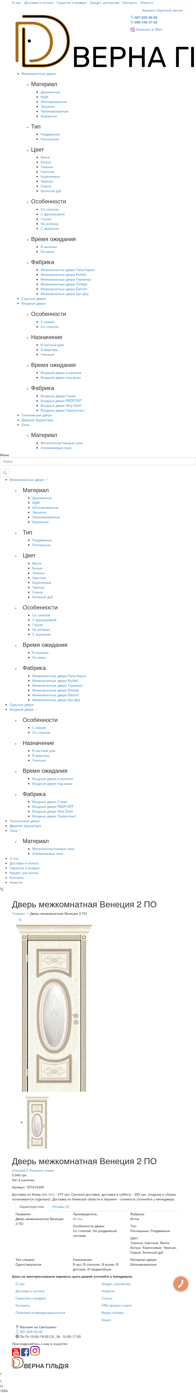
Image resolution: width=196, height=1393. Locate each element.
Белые (46, 161)
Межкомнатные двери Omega (64, 284)
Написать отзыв (41, 1170)
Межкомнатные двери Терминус (66, 279)
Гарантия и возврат (72, 2)
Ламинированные (54, 111)
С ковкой (47, 321)
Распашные (50, 138)
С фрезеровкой (53, 214)
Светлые (47, 171)
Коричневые (50, 176)
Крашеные (49, 115)
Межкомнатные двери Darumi (64, 288)
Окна (25, 424)
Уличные (47, 354)
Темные (47, 166)
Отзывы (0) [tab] (61, 1206)
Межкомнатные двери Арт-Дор (65, 293)
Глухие (46, 218)
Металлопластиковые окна (62, 442)
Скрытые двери (34, 298)
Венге (45, 157)
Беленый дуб (51, 190)
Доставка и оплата (38, 2)
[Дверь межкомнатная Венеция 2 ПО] (37, 1122)
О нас (16, 2)
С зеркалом (50, 228)
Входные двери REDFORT (61, 400)
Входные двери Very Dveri (61, 405)
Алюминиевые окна (56, 447)
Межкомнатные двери (39, 73)
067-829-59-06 (145, 17)
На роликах (50, 223)
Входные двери (34, 303)
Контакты (130, 2)
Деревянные (50, 91)
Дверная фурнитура (37, 419)
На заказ (47, 251)
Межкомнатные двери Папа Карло (68, 269)
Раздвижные (50, 134)
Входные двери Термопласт (63, 410)
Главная (18, 913)
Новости (146, 2)
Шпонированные (54, 101)
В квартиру (49, 349)
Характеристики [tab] (31, 1206)
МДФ (44, 96)
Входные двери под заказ (61, 377)
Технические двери (37, 415)
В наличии (49, 246)
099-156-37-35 (145, 22)
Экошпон (48, 106)
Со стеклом (50, 209)
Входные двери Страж (58, 395)
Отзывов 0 (20, 1170)
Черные (47, 181)
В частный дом (52, 344)
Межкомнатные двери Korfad (63, 274)
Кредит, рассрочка (104, 2)
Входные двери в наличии (61, 372)
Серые (46, 185)
